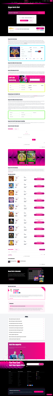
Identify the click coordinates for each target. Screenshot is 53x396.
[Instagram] (29, 385)
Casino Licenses (10, 383)
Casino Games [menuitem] (20, 2)
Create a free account (24, 20)
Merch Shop (28, 383)
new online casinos (10, 171)
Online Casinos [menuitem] (15, 2)
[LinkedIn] (27, 385)
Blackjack (19, 376)
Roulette (18, 377)
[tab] (10, 254)
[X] (30, 385)
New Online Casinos (10, 375)
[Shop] (42, 0)
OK (38, 391)
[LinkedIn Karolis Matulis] (15, 292)
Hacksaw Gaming (19, 384)
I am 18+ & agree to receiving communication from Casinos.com (36, 81)
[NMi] (41, 58)
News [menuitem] (30, 2)
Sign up (27, 133)
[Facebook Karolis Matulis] (18, 292)
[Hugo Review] (22, 157)
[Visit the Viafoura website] (43, 264)
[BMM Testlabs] (38, 58)
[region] (26, 138)
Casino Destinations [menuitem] (26, 2)
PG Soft (18, 383)
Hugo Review (22, 151)
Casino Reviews (10, 382)
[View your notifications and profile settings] (44, 142)
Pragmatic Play (19, 382)
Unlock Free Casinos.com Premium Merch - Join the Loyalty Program (18, 3)
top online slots (35, 95)
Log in (25, 133)
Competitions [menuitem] (36, 2)
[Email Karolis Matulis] (13, 292)
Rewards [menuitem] (40, 2)
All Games (19, 375)
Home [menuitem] (12, 2)
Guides (27, 377)
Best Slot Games (13, 5)
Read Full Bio (11, 298)
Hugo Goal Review (31, 151)
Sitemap (28, 382)
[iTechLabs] (26, 58)
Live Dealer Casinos (10, 377)
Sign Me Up (41, 79)
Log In (31, 20)
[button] (23, 134)
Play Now (40, 28)
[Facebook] (32, 385)
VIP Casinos (10, 376)
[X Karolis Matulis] (19, 292)
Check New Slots (11, 279)
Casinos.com (9, 5)
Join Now (40, 364)
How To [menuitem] (33, 2)
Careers (28, 375)
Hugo (8, 40)
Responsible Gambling (29, 376)
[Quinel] (30, 58)
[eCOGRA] (23, 58)
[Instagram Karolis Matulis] (16, 292)
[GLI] (34, 58)
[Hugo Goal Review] (31, 157)
